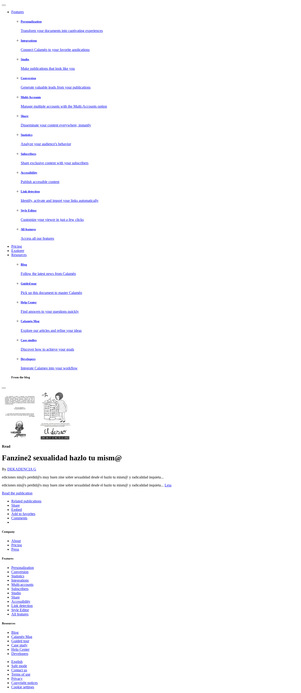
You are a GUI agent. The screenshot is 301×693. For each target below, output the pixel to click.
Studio (16, 593)
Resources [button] (19, 255)
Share (15, 597)
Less (168, 485)
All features (19, 614)
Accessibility (20, 601)
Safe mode (19, 666)
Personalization (22, 568)
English (17, 662)
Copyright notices (24, 683)
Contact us (19, 670)
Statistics (17, 576)
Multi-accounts (22, 585)
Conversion (19, 572)
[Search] (4, 388)
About (16, 541)
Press (15, 549)
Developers (19, 654)
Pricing (16, 246)
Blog (15, 632)
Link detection (22, 606)
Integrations (20, 580)
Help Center (20, 649)
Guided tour (20, 641)
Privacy (17, 679)
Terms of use (20, 674)
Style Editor (20, 610)
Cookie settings (22, 687)
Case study (19, 645)
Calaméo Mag (21, 637)
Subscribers (19, 589)
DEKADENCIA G (21, 469)
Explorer (17, 251)
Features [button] (17, 12)
